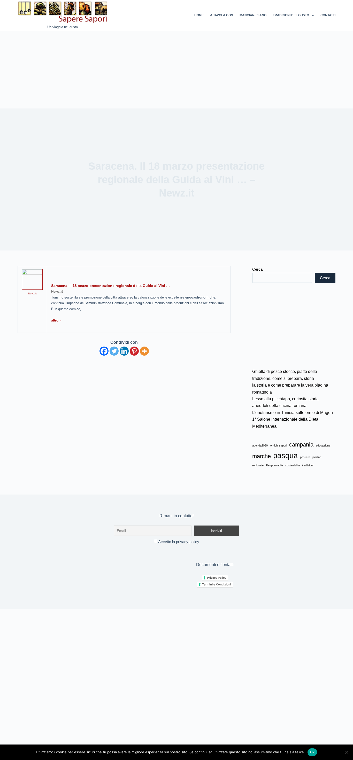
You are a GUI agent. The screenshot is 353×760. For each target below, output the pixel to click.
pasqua (285, 455)
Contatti (327, 15)
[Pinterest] (134, 351)
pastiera (305, 457)
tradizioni (307, 465)
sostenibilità (292, 465)
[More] (144, 351)
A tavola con (221, 15)
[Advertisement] (176, 70)
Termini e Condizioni (216, 584)
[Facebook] (104, 351)
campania (301, 444)
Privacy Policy (216, 577)
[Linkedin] (124, 351)
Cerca (257, 269)
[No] (346, 752)
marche (261, 456)
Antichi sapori (278, 445)
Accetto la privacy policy (178, 541)
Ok (312, 752)
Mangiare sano (253, 15)
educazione (323, 445)
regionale (258, 465)
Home (199, 15)
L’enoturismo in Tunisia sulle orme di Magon (292, 412)
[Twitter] (114, 351)
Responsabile (274, 465)
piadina (316, 457)
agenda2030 (260, 445)
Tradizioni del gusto (291, 15)
